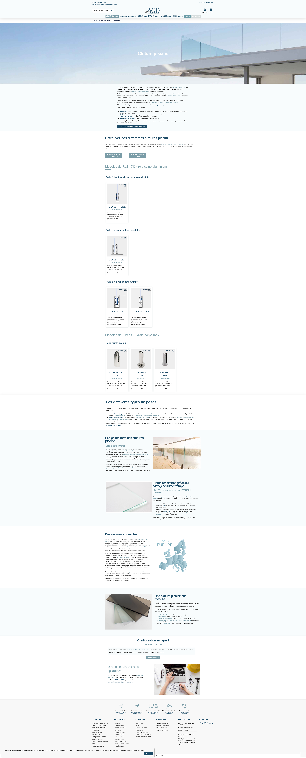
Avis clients (118, 730)
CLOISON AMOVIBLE (99, 727)
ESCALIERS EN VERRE (100, 741)
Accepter (148, 753)
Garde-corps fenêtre (126, 116)
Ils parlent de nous (120, 732)
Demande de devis (162, 723)
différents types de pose (113, 425)
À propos (117, 723)
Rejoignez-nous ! (119, 725)
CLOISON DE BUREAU (100, 725)
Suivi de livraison (162, 727)
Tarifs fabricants (119, 739)
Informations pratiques (121, 727)
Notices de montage (141, 727)
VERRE (95, 743)
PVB (163, 505)
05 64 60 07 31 (119, 680)
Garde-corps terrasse (126, 115)
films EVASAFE (168, 511)
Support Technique (162, 730)
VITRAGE (96, 730)
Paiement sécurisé (120, 737)
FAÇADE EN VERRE (99, 737)
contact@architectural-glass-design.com (120, 682)
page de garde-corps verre (160, 105)
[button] (123, 16)
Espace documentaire (142, 732)
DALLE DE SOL (98, 739)
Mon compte (139, 723)
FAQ (137, 725)
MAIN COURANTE (98, 746)
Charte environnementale (122, 743)
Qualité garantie (119, 746)
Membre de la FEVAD (121, 741)
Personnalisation (119, 734)
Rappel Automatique (163, 725)
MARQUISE (96, 734)
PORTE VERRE (98, 732)
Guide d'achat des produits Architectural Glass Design (143, 735)
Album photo (139, 730)
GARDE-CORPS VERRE (100, 723)
